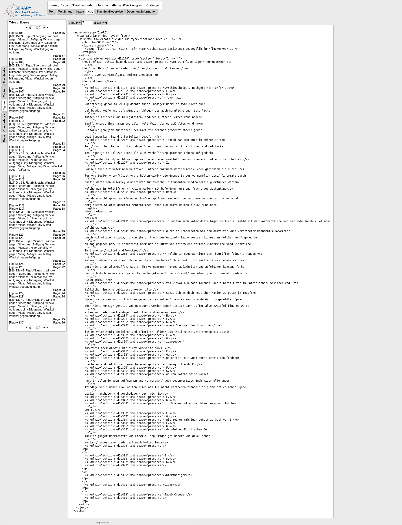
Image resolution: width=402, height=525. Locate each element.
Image (80, 11)
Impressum (102, 522)
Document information (141, 11)
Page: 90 (59, 234)
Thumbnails (4, 75)
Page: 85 (59, 173)
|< (77, 22)
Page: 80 (59, 88)
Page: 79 (59, 85)
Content (4, 92)
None (4, 138)
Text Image (65, 11)
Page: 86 (59, 176)
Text (51, 11)
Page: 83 (59, 143)
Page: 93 (59, 290)
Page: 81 (59, 114)
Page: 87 (59, 202)
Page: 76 (59, 33)
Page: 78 (59, 59)
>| (105, 22)
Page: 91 (59, 260)
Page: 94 (59, 293)
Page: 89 (59, 231)
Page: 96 (59, 322)
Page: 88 (59, 205)
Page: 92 (59, 264)
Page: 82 (59, 117)
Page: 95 (59, 319)
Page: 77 (59, 55)
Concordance (4, 123)
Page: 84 (59, 147)
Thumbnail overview (110, 11)
